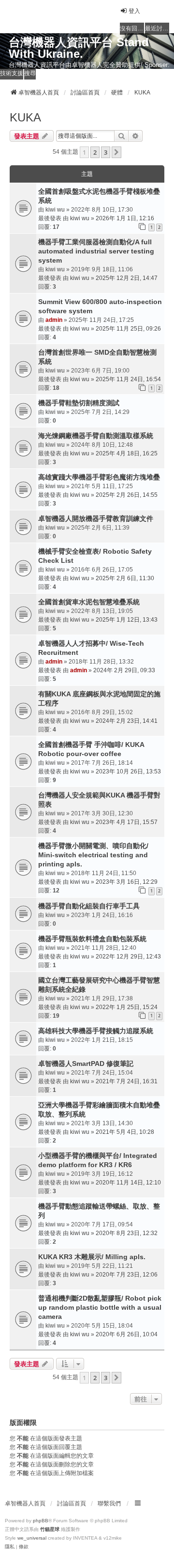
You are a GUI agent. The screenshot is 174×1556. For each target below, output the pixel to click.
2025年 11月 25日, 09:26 (128, 328)
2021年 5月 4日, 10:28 (125, 1132)
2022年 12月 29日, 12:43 (128, 956)
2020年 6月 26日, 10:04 (127, 1334)
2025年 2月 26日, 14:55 (127, 495)
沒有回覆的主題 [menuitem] (132, 28)
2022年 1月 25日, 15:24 (127, 1007)
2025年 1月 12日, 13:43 (127, 619)
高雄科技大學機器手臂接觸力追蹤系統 (95, 1031)
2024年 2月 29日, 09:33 (124, 670)
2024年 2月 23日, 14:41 (127, 721)
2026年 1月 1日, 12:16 (125, 218)
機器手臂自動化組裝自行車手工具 (89, 906)
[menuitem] (9, 1547)
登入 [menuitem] (134, 11)
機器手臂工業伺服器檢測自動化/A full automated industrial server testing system (96, 251)
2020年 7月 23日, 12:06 (127, 1274)
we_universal (31, 1538)
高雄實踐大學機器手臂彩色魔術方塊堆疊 (99, 477)
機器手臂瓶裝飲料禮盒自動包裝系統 (92, 939)
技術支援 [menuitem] (11, 73)
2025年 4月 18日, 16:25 (127, 453)
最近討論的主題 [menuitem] (157, 28)
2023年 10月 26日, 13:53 (128, 771)
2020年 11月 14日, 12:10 (128, 1182)
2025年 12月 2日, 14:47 (127, 278)
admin (53, 320)
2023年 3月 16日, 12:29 (127, 881)
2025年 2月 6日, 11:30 (125, 578)
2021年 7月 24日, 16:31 (127, 1081)
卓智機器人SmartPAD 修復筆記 (85, 1063)
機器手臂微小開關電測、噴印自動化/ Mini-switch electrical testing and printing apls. (93, 855)
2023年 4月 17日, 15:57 (127, 822)
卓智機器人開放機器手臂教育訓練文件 (95, 518)
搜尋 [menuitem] (30, 73)
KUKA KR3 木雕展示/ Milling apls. (91, 1257)
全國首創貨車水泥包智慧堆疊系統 (89, 602)
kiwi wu (55, 209)
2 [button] (95, 152)
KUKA (25, 117)
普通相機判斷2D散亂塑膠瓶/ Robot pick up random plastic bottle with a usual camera (99, 1307)
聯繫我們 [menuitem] (109, 1503)
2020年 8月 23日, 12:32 (127, 1233)
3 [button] (105, 152)
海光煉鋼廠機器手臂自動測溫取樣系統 (95, 435)
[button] (116, 152)
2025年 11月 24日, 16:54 (128, 379)
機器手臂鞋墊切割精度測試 (78, 403)
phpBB (40, 1520)
